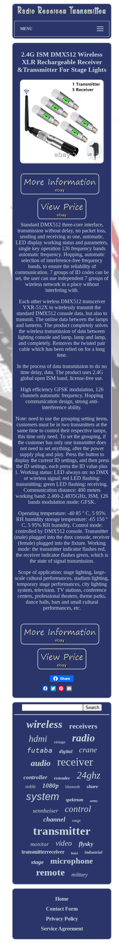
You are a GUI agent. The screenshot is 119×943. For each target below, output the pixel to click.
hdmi (38, 738)
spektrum (74, 799)
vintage (59, 742)
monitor (39, 844)
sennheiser (45, 810)
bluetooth (72, 786)
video (64, 843)
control (78, 809)
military (79, 874)
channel (54, 819)
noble (30, 786)
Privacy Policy (62, 918)
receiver (75, 762)
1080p (50, 785)
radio (83, 738)
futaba (40, 750)
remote (50, 872)
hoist (74, 853)
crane (88, 749)
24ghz (88, 775)
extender (62, 778)
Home (61, 899)
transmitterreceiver (42, 852)
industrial (93, 852)
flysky (86, 843)
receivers (83, 726)
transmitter (62, 831)
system (42, 796)
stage (37, 862)
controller (35, 777)
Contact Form (62, 909)
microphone (71, 860)
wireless (44, 724)
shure (92, 786)
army (94, 801)
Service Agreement (62, 928)
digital (65, 751)
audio (41, 763)
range (76, 820)
